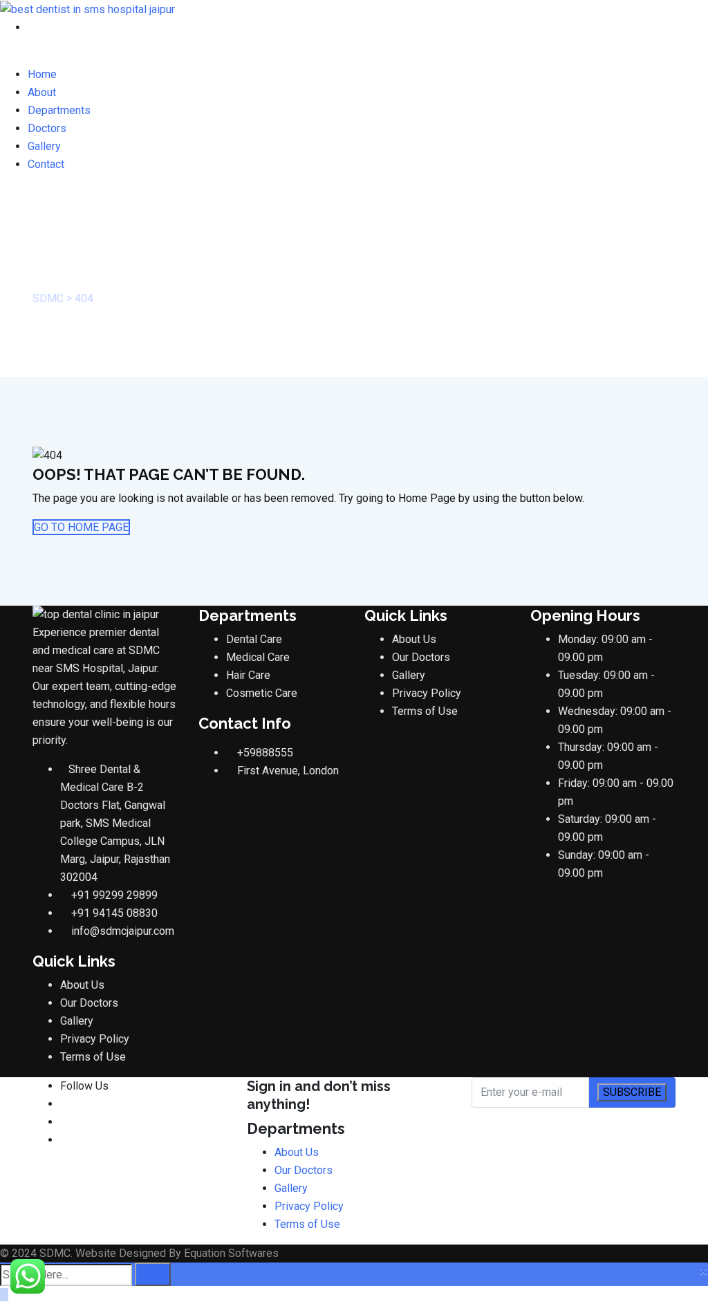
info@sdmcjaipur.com (122, 931)
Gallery (44, 146)
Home (42, 74)
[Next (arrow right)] (684, 652)
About (42, 92)
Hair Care (248, 675)
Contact (46, 164)
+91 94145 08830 (114, 913)
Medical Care (258, 657)
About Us (82, 984)
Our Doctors (89, 1002)
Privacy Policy (94, 1038)
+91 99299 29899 (114, 895)
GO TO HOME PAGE (81, 527)
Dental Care (254, 639)
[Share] (632, 15)
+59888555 (265, 752)
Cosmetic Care (261, 693)
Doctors (47, 128)
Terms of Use (93, 1056)
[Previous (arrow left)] (24, 652)
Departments (59, 110)
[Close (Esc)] (662, 15)
